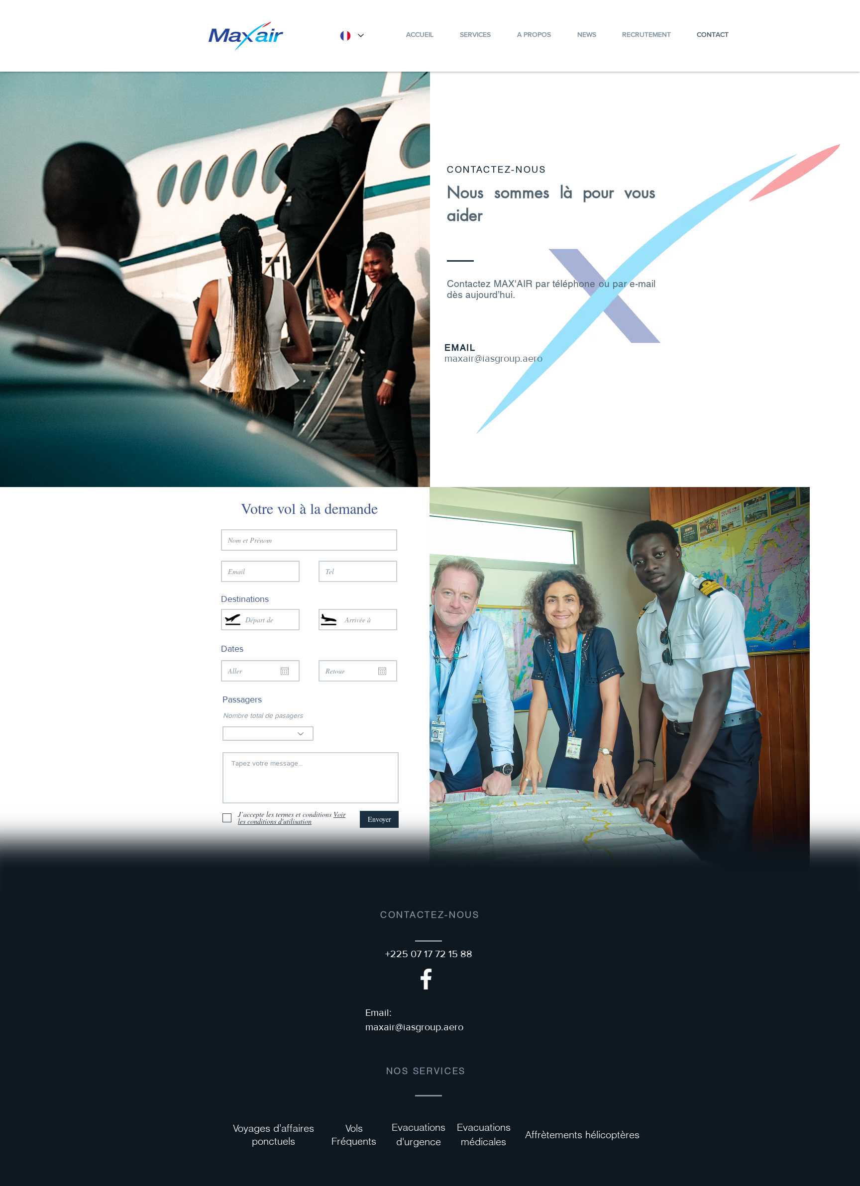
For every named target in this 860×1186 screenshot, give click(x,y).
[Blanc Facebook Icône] (426, 979)
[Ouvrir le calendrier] (285, 671)
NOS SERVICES (426, 1071)
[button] (534, 34)
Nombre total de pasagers (263, 715)
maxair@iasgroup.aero (493, 358)
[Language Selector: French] (351, 35)
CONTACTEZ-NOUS (496, 169)
